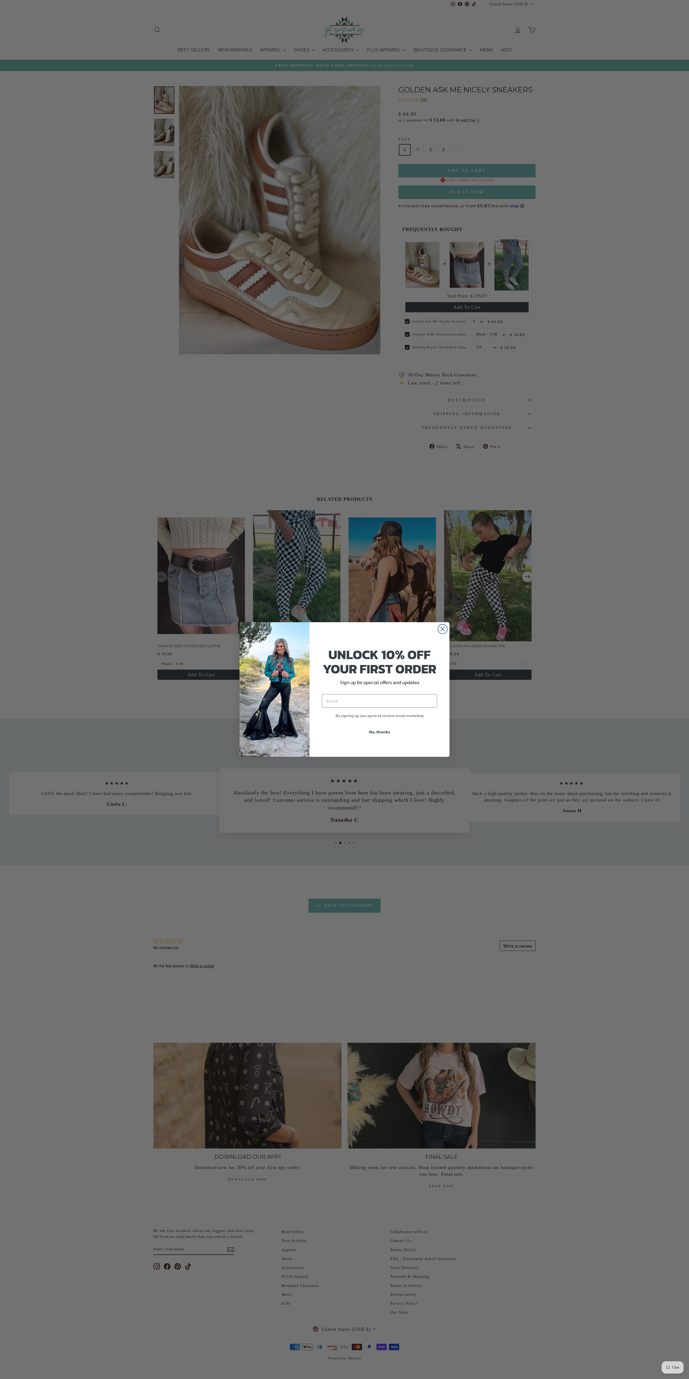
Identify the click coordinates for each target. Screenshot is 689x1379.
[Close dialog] (442, 629)
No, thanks (379, 732)
